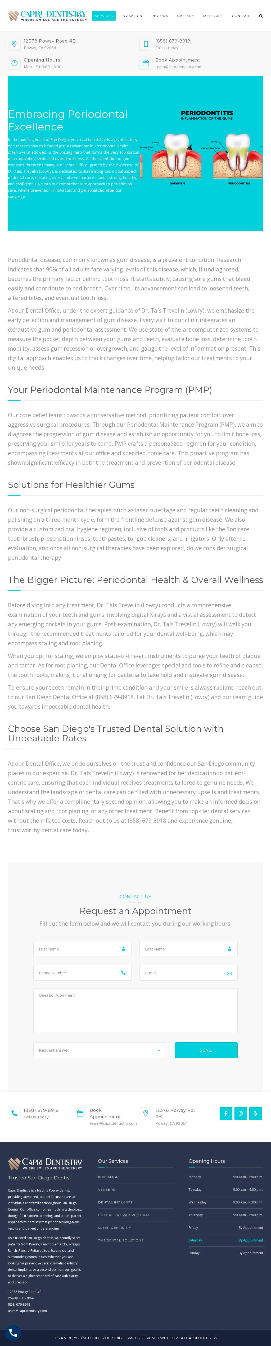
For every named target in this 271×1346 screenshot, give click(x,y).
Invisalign (132, 16)
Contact (241, 16)
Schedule (213, 16)
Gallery (185, 16)
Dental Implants (115, 1202)
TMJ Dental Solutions (120, 1240)
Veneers (106, 1190)
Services (104, 16)
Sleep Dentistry (114, 1228)
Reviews (159, 16)
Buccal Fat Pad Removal (124, 1215)
